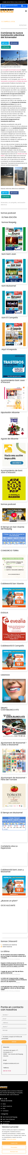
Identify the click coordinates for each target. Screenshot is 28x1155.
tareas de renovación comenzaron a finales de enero (14, 80)
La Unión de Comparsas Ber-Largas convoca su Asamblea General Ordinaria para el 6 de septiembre (14, 979)
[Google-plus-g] (2, 1098)
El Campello (6, 21)
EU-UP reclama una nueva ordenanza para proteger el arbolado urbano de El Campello (13, 956)
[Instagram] (4, 1098)
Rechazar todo (14, 1151)
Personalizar (14, 1147)
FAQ (16, 2)
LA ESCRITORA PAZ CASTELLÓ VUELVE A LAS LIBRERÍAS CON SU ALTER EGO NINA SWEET (13, 988)
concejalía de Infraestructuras (11, 70)
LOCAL (13, 21)
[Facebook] (0, 1098)
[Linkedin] (6, 1098)
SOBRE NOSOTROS (8, 2)
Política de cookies (11, 1139)
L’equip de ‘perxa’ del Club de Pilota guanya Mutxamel (12, 972)
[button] (26, 11)
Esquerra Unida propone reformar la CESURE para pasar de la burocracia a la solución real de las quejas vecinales (14, 964)
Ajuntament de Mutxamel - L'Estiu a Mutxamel (14, 743)
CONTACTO (21, 2)
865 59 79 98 (7, 1071)
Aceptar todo (14, 1143)
